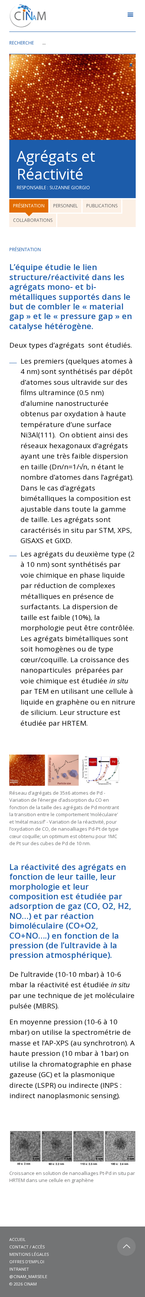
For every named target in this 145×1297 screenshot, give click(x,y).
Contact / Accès (27, 1247)
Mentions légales (29, 1254)
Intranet (19, 1269)
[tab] (29, 206)
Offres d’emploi (26, 1261)
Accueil (17, 1239)
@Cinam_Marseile (28, 1276)
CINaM (30, 1284)
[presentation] (28, 206)
